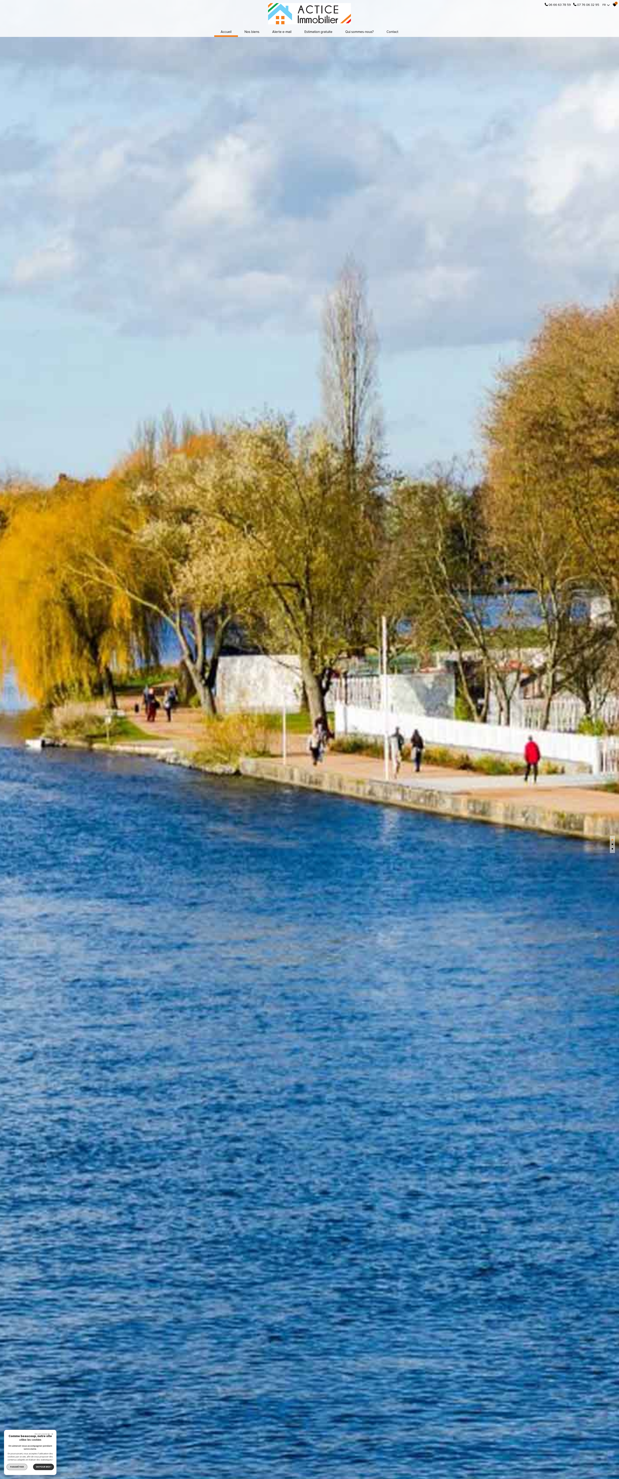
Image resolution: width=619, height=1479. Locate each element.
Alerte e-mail (281, 32)
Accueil (226, 32)
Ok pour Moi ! (43, 1466)
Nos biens (251, 32)
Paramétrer (17, 1466)
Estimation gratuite (318, 32)
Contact (392, 32)
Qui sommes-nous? (359, 32)
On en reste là (42, 1433)
